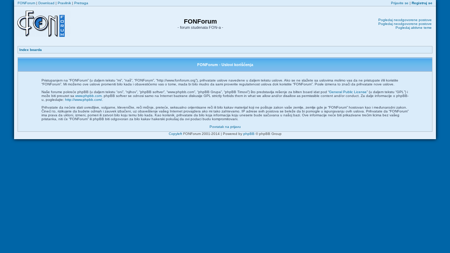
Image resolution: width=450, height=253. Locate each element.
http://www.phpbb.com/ (83, 100)
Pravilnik (64, 3)
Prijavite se (400, 3)
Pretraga (81, 3)
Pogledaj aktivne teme (414, 28)
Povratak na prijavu (225, 127)
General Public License (348, 92)
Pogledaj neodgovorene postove (405, 20)
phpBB (249, 134)
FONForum (26, 3)
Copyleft (175, 134)
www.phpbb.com (88, 96)
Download (46, 3)
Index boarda (30, 50)
